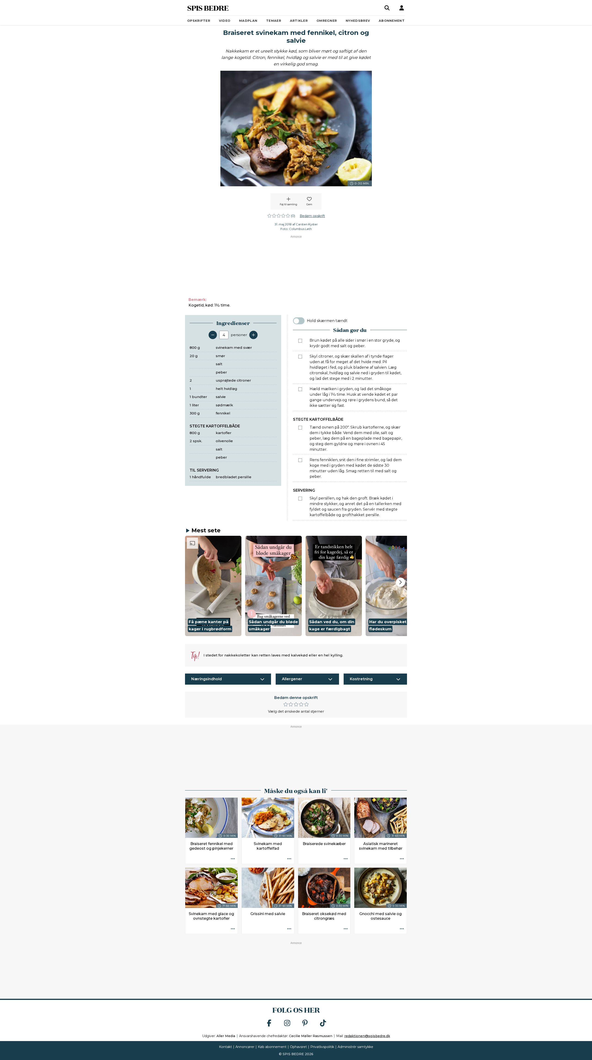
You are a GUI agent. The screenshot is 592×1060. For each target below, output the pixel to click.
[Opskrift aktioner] (233, 859)
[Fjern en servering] (213, 335)
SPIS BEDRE (208, 8)
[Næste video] (400, 582)
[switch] (299, 320)
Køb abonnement (272, 1047)
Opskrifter (198, 20)
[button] (213, 586)
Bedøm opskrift (312, 216)
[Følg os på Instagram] (287, 1023)
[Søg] (387, 7)
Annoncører (244, 1047)
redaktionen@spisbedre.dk (367, 1036)
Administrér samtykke (355, 1047)
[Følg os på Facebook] (269, 1023)
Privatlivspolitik (322, 1047)
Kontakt (225, 1047)
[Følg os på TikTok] (323, 1023)
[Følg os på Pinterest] (305, 1023)
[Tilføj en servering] (253, 335)
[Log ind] (401, 7)
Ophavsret (298, 1047)
